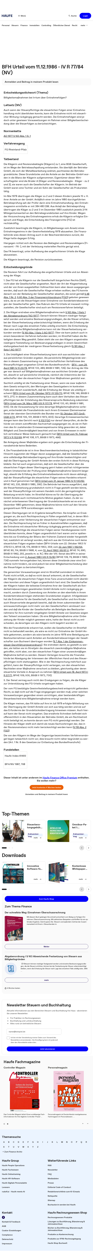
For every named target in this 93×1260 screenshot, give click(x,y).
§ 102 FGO (44, 420)
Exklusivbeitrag (33, 835)
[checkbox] (8, 1037)
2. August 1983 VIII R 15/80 (40, 557)
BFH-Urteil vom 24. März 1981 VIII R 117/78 (28, 403)
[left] (82, 1123)
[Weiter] (88, 847)
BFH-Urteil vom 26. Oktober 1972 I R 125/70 (37, 393)
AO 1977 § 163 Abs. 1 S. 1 (17, 136)
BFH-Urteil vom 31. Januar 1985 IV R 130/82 (60, 481)
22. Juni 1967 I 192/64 (70, 547)
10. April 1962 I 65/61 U (56, 550)
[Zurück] (81, 847)
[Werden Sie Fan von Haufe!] (3, 1217)
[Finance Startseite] (8, 16)
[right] (87, 1123)
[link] (6, 25)
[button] (85, 16)
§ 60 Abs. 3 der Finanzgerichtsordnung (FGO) (42, 297)
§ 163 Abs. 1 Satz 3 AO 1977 (38, 332)
